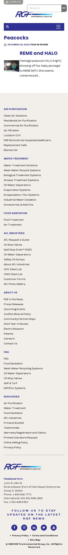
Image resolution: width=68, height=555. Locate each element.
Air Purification (13, 403)
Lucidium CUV (12, 135)
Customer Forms (15, 279)
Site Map (35, 540)
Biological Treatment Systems (22, 175)
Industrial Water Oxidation (20, 200)
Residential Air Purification (20, 121)
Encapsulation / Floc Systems (21, 195)
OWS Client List (13, 274)
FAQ (6, 359)
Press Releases (13, 304)
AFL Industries (13, 418)
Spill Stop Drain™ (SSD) (18, 250)
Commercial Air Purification (21, 125)
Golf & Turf (10, 383)
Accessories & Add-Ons (18, 205)
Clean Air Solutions (15, 116)
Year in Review (39, 45)
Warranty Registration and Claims (25, 433)
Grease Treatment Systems (21, 180)
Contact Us (10, 343)
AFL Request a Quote (16, 240)
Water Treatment (15, 408)
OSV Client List (13, 269)
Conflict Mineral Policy (17, 314)
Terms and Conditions (45, 536)
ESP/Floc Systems (15, 388)
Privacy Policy (12, 447)
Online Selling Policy (16, 442)
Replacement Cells (15, 145)
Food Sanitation (13, 364)
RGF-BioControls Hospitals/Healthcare (27, 140)
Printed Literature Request (21, 438)
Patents (8, 334)
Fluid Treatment (14, 220)
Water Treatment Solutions (21, 165)
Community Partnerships (20, 319)
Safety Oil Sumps (14, 259)
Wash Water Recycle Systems (22, 170)
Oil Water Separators (17, 185)
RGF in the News (13, 299)
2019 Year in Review (16, 324)
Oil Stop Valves (13, 245)
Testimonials (11, 428)
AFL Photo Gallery (14, 284)
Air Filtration (11, 130)
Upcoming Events (14, 309)
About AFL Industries (16, 264)
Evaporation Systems (17, 190)
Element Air (11, 150)
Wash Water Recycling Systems (23, 368)
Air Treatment (13, 225)
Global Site (15, 2)
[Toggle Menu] (59, 27)
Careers (9, 339)
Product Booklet (14, 423)
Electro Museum (14, 329)
